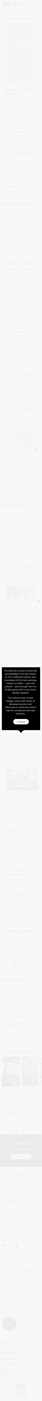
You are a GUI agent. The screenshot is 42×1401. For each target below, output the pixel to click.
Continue (21, 721)
